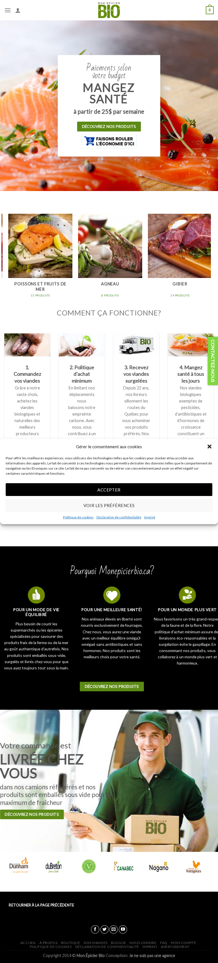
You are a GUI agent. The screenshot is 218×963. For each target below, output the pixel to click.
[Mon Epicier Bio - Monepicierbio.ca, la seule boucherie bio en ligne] (109, 10)
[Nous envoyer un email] (113, 929)
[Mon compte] (18, 10)
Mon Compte (183, 943)
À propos (48, 943)
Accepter (109, 489)
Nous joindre (143, 943)
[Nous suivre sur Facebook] (95, 929)
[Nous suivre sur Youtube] (123, 929)
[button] (209, 446)
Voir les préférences (109, 505)
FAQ (163, 943)
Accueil (28, 943)
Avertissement (175, 947)
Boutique (70, 943)
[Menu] (7, 10)
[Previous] (4, 260)
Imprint (149, 517)
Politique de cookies (78, 517)
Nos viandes (96, 943)
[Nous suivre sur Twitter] (104, 929)
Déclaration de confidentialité (119, 517)
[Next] (208, 260)
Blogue (118, 943)
